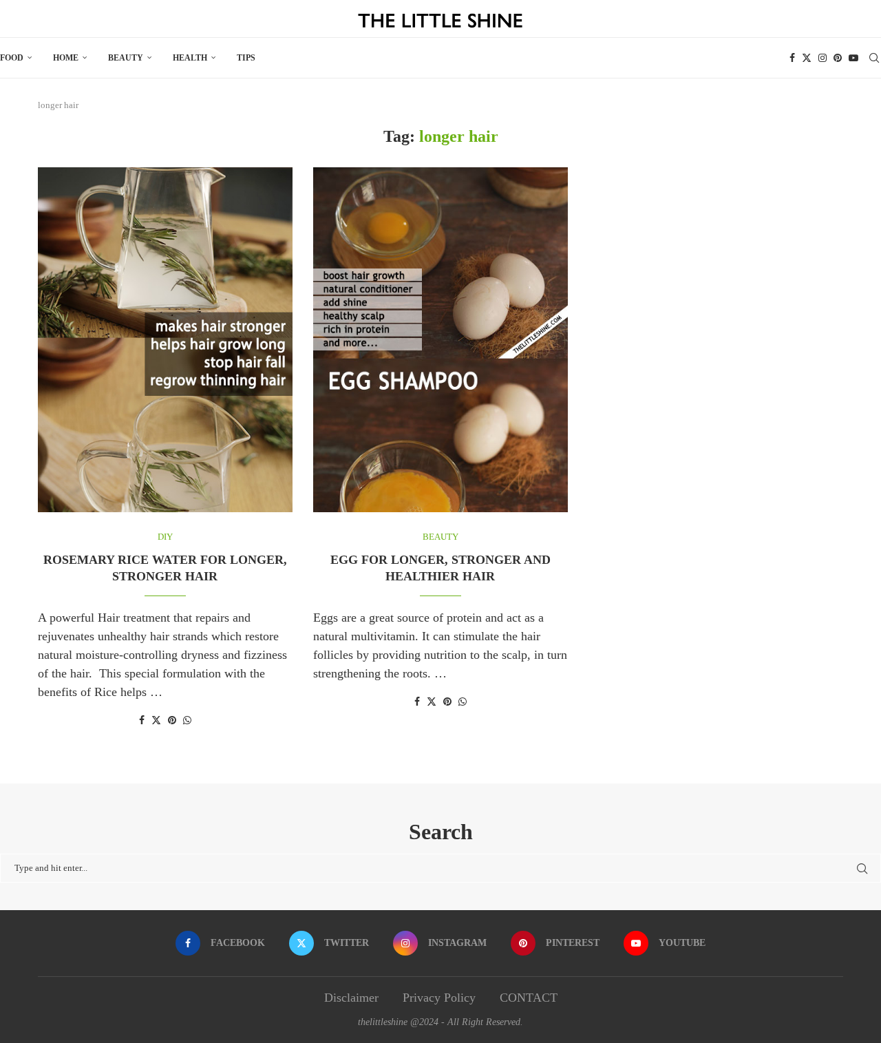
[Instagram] (822, 58)
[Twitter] (806, 58)
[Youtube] (853, 58)
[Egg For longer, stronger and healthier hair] (440, 339)
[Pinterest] (838, 58)
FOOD (11, 58)
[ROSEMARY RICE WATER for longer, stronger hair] (165, 339)
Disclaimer (351, 997)
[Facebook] (792, 58)
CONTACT (529, 997)
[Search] (874, 58)
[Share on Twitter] (156, 720)
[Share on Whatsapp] (187, 720)
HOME (65, 58)
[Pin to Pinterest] (172, 720)
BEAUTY (125, 58)
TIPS (246, 58)
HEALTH (190, 58)
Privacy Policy (439, 997)
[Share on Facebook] (142, 720)
